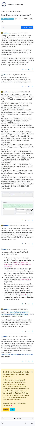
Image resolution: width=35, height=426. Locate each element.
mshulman (6, 33)
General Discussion (8, 18)
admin (5, 75)
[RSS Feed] (2, 21)
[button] (2, 423)
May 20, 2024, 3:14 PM (19, 75)
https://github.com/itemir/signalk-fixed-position (17, 354)
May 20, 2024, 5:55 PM (21, 92)
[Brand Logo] (4, 4)
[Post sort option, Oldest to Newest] (3, 27)
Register (5, 409)
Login (12, 409)
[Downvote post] (28, 69)
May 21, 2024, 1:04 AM (21, 225)
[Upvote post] (22, 69)
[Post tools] (32, 69)
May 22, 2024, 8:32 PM (19, 336)
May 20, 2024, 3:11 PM (21, 33)
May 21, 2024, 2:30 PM (19, 249)
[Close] (32, 372)
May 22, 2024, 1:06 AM (21, 309)
